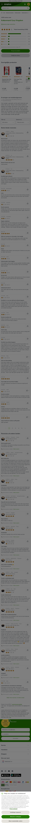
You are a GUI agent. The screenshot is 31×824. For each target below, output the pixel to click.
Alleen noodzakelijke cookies (15, 821)
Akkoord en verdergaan (15, 816)
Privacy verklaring (13, 808)
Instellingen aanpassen (15, 812)
